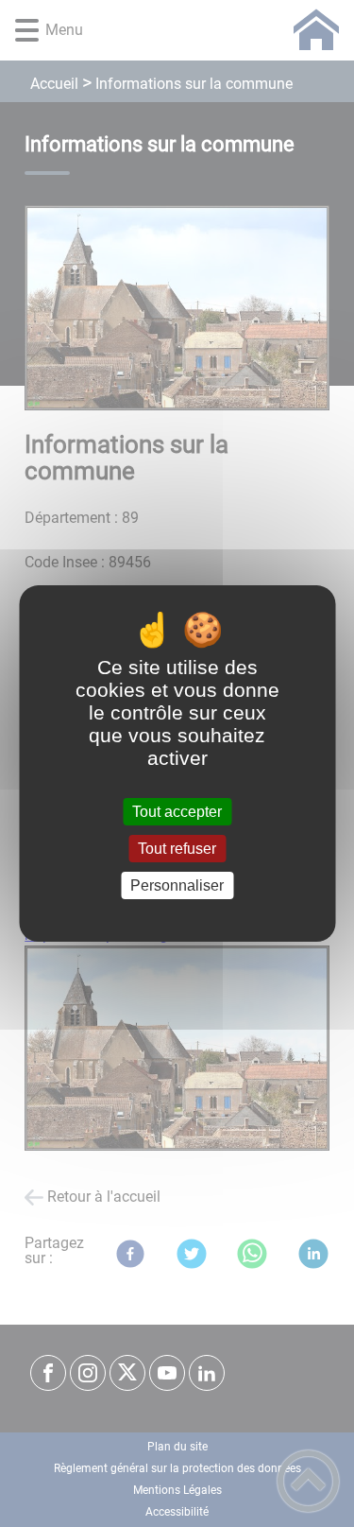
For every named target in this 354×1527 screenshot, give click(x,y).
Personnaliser (177, 885)
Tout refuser (177, 849)
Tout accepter (177, 812)
